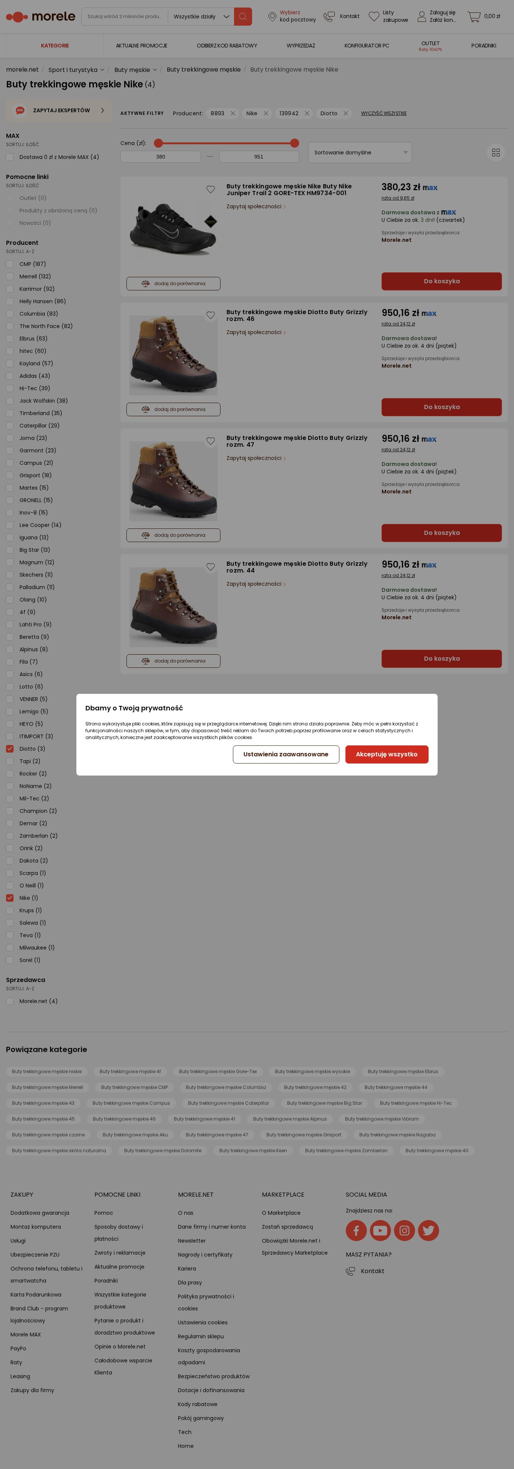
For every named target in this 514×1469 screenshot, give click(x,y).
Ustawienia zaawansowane (285, 754)
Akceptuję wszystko (387, 754)
